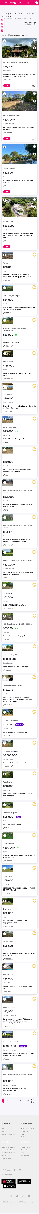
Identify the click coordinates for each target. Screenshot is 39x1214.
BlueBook (5, 1131)
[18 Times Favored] (4, 255)
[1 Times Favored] (4, 147)
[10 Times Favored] (4, 419)
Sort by (4, 35)
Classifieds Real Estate (9, 1153)
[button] (34, 48)
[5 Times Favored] (4, 585)
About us (5, 1128)
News (22, 1134)
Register (23, 1137)
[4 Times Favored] (4, 40)
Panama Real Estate (8, 1150)
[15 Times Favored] (4, 449)
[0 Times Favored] (4, 200)
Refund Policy (25, 1155)
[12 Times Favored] (4, 966)
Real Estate (5, 1155)
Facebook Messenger (28, 1128)
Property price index (8, 1134)
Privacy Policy (25, 1147)
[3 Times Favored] (4, 93)
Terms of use (25, 1150)
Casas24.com (6, 1158)
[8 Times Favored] (4, 287)
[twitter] (5, 1196)
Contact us (24, 1131)
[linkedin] (23, 1196)
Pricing (23, 1153)
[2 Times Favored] (4, 616)
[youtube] (29, 1196)
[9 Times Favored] (4, 320)
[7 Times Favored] (4, 552)
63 (28, 1100)
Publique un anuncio (8, 1147)
